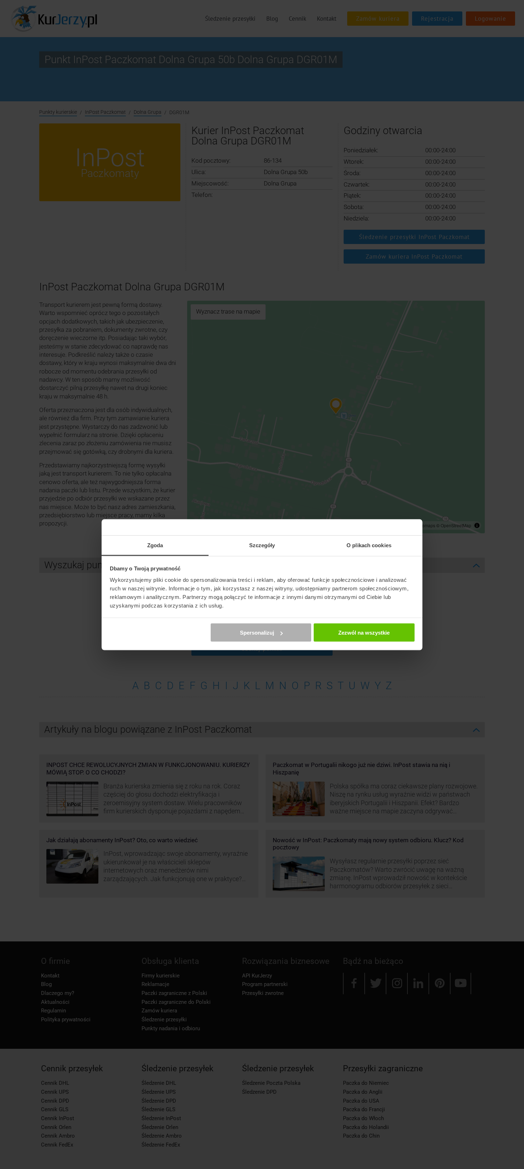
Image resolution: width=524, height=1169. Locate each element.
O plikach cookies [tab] (368, 545)
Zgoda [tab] (155, 545)
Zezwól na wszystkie (364, 633)
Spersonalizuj (257, 633)
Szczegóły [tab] (262, 545)
